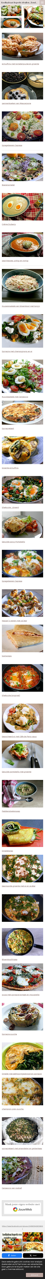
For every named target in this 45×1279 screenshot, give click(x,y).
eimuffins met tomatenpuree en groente (20, 64)
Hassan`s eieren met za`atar (14, 621)
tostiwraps (7, 656)
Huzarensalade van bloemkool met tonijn (21, 306)
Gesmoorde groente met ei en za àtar (18, 886)
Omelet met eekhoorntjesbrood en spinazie (22, 1074)
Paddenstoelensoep (11, 811)
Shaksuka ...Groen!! (10, 507)
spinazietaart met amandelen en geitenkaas (22, 1148)
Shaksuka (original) (11, 695)
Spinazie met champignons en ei (17, 351)
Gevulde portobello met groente (16, 772)
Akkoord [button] (34, 1275)
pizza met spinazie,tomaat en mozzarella (20, 994)
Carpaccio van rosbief (12, 1188)
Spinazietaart (8, 428)
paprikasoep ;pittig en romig (15, 260)
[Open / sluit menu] (42, 2)
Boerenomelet (8, 185)
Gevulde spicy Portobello (13, 542)
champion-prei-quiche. (13, 1109)
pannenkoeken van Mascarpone (16, 103)
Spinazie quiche (9, 1034)
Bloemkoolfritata (9, 959)
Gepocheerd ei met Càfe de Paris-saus (19, 736)
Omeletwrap (7, 851)
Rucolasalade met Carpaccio (15, 397)
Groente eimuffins (10, 468)
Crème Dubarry (9, 224)
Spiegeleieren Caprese (12, 145)
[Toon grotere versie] (22, 46)
